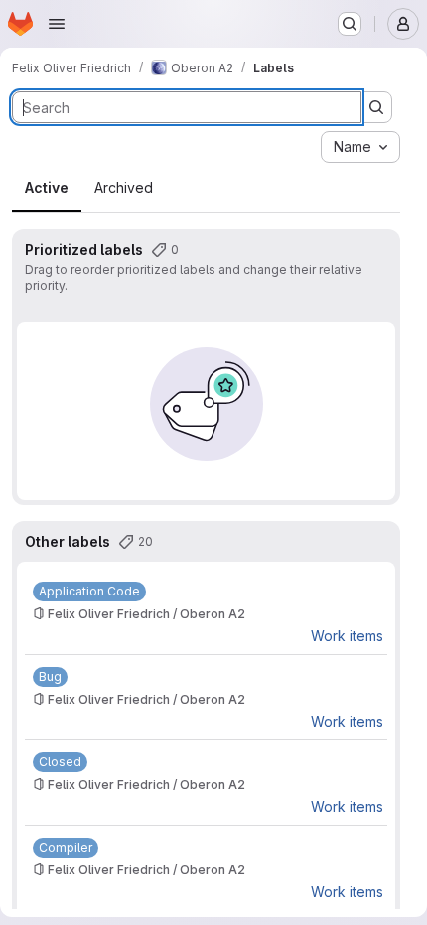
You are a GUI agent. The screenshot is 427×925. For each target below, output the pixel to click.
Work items (347, 635)
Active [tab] (47, 187)
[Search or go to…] (349, 24)
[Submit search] (376, 107)
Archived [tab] (123, 187)
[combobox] (360, 147)
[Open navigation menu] (56, 24)
